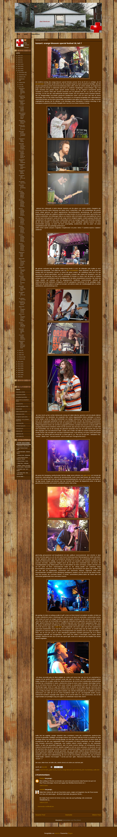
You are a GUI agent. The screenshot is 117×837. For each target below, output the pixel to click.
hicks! (17, 409)
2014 (19, 70)
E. (26, 40)
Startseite (68, 815)
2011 (19, 366)
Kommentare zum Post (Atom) (72, 820)
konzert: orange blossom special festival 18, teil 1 (21, 247)
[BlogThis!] (57, 767)
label (26, 34)
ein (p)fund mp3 (20, 397)
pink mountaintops (87, 770)
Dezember (22, 72)
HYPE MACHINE (23, 443)
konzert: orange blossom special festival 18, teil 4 (21, 221)
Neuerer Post (40, 815)
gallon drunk (52, 770)
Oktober (21, 76)
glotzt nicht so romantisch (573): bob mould (22, 271)
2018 (19, 62)
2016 (19, 66)
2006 (19, 376)
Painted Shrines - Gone (23, 461)
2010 (19, 368)
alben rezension (20, 411)
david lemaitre (44, 770)
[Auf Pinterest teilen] (62, 767)
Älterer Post (96, 815)
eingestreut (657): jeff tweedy (22, 303)
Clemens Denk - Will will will (24, 455)
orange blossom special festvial (71, 770)
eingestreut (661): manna (21, 140)
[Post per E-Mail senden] (51, 767)
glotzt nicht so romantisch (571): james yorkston (22, 317)
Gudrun (42, 778)
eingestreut (19, 394)
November (22, 74)
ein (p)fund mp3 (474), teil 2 (22, 177)
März (20, 354)
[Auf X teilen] (58, 767)
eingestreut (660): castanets (22, 161)
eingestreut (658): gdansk (21, 172)
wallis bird (96, 770)
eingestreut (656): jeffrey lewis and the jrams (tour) (22, 344)
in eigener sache (20, 416)
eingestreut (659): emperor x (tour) (22, 166)
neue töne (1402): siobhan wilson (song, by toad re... (22, 154)
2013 (19, 361)
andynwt (57, 833)
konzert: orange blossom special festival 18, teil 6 (21, 203)
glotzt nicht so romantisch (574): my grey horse (22, 262)
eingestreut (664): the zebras (22, 97)
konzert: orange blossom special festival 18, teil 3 (21, 229)
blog (18, 34)
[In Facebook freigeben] (60, 767)
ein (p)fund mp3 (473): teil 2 (22, 294)
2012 (19, 364)
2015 (19, 68)
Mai (20, 350)
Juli (20, 84)
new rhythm (19, 436)
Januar (21, 359)
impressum (35, 34)
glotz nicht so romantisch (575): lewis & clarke (22, 115)
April (20, 352)
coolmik (42, 789)
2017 (19, 64)
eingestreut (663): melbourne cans (22, 102)
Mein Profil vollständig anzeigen (26, 45)
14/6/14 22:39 (44, 802)
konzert (59, 770)
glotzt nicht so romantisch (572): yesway (22, 309)
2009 (19, 370)
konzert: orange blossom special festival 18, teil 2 (21, 238)
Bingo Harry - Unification (23, 463)
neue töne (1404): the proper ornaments (22, 134)
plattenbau (18, 433)
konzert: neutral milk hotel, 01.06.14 (22, 324)
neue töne (18, 392)
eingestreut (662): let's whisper (22, 122)
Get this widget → (20, 476)
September (22, 79)
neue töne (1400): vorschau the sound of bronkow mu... (22, 280)
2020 (19, 57)
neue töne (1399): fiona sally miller (22, 288)
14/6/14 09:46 (44, 785)
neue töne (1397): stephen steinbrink (22, 337)
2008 (19, 372)
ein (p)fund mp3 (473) (22, 299)
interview (18, 431)
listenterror (18, 414)
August (21, 82)
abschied (18, 428)
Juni (20, 86)
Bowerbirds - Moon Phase (23, 445)
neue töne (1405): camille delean (21, 109)
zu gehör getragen (20, 406)
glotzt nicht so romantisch (22, 400)
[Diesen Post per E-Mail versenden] (55, 767)
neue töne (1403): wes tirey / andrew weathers (22, 146)
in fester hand (19, 426)
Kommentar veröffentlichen (46, 806)
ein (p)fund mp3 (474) (22, 182)
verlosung (18, 423)
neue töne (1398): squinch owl (21, 331)
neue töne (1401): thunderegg (22, 187)
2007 (19, 374)
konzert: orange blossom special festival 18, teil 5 (21, 212)
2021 (19, 55)
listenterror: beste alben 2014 (21, 254)
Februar (21, 357)
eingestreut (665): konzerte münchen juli (22, 91)
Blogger (70, 833)
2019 (19, 60)
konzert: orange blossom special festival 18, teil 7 (21, 195)
